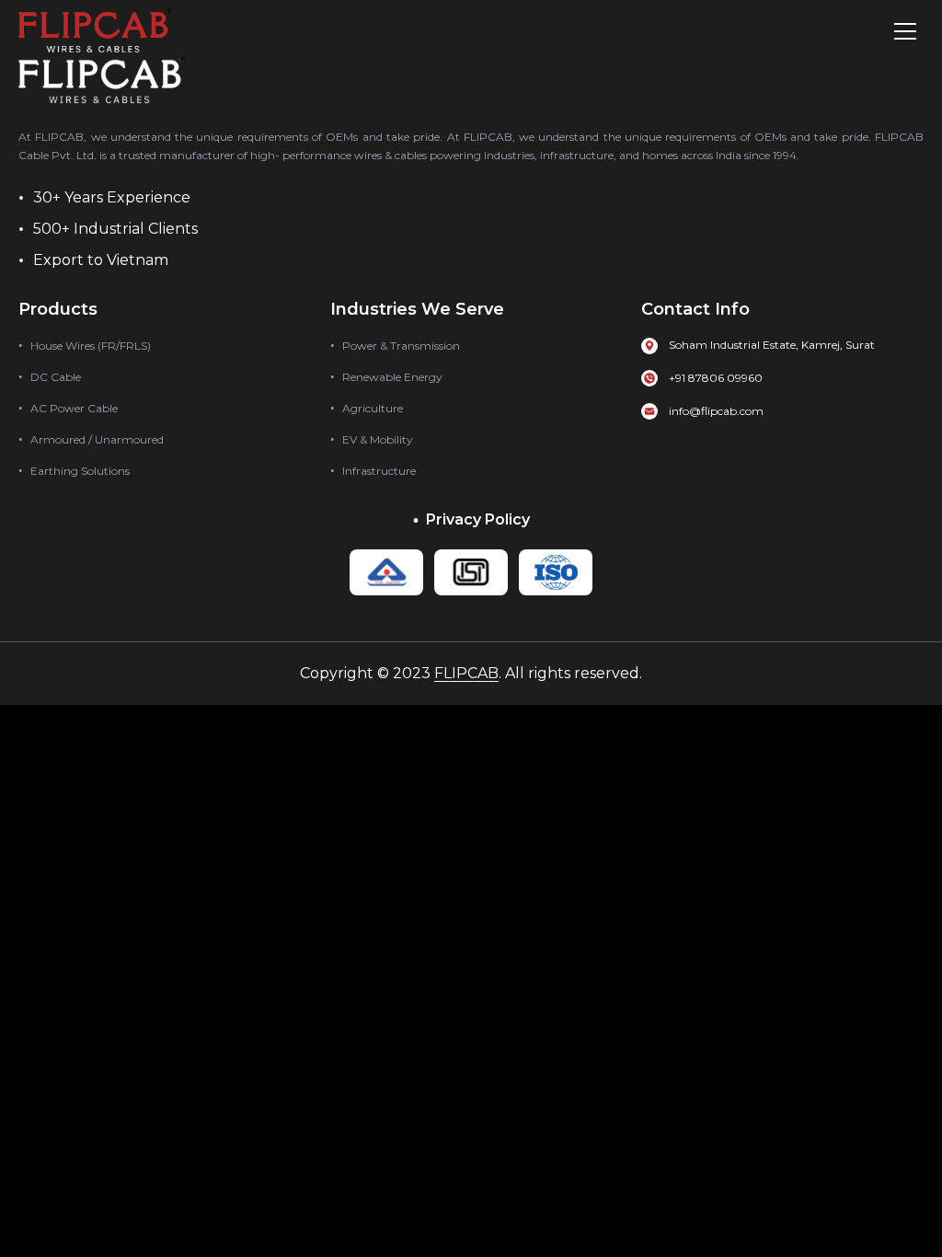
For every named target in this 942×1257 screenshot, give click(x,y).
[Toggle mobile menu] (905, 31)
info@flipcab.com (716, 411)
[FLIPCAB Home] (95, 31)
